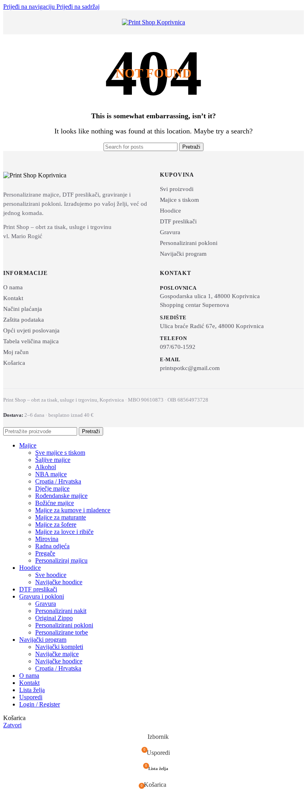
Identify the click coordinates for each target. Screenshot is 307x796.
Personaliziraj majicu (61, 560)
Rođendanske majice (61, 495)
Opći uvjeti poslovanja (31, 330)
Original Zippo (54, 618)
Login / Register (39, 704)
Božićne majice (54, 502)
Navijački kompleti (59, 646)
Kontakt (13, 298)
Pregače (45, 553)
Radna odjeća (52, 546)
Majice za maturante (60, 517)
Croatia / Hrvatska (58, 481)
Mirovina (46, 538)
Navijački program (183, 254)
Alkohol (45, 467)
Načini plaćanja (22, 309)
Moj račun (16, 352)
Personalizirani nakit (60, 610)
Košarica (14, 363)
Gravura (170, 232)
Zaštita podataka (23, 319)
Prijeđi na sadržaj (78, 6)
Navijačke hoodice (58, 582)
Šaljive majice (52, 459)
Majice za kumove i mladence (72, 510)
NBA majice (51, 474)
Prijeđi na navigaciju (29, 6)
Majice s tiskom (179, 200)
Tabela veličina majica (31, 341)
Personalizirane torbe (61, 632)
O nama (13, 287)
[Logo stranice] (153, 22)
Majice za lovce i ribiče (64, 531)
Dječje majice (52, 488)
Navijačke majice (57, 654)
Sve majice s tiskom (60, 452)
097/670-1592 (177, 347)
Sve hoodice (50, 574)
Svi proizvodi (176, 189)
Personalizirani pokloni (188, 243)
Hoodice (170, 210)
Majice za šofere (55, 524)
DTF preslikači (178, 221)
